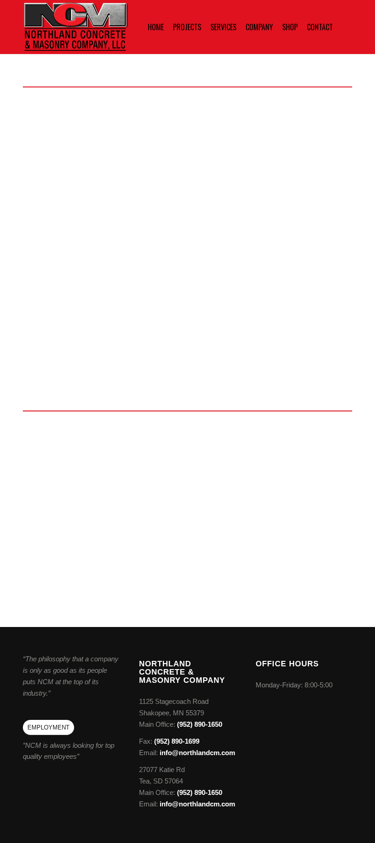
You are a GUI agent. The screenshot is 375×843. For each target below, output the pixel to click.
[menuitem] (155, 27)
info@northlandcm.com (79, 150)
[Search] (345, 27)
